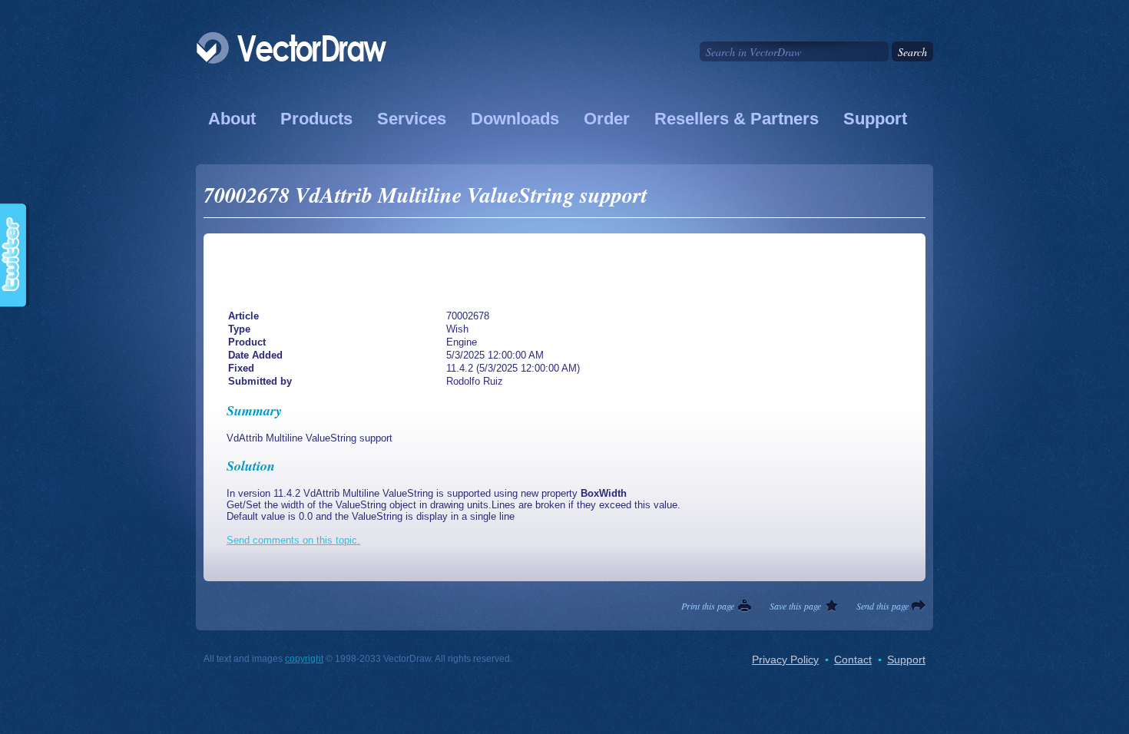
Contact (853, 659)
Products (316, 118)
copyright (304, 658)
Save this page (795, 606)
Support (875, 118)
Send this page (882, 606)
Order (607, 118)
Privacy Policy (785, 659)
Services (411, 118)
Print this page (707, 606)
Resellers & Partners (736, 118)
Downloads (515, 118)
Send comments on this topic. (293, 540)
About (232, 118)
